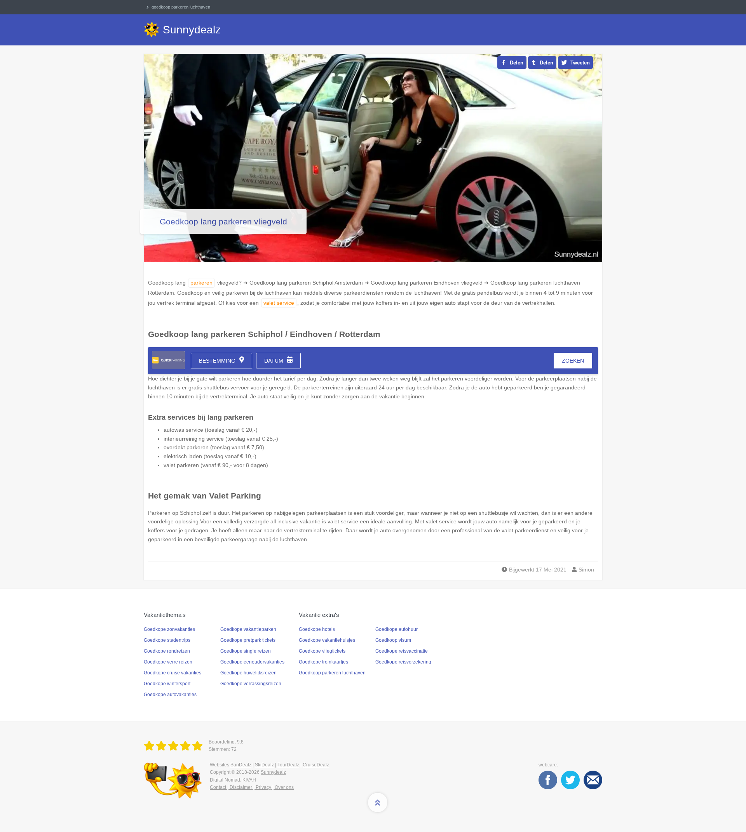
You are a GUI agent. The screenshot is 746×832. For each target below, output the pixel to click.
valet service (278, 303)
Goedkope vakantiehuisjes (327, 640)
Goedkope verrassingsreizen (250, 683)
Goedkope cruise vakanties (172, 673)
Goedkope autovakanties (170, 694)
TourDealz (288, 765)
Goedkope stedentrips (167, 640)
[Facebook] (548, 779)
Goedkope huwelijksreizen (248, 673)
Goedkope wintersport (167, 683)
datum (273, 361)
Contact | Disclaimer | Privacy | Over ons (252, 787)
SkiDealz (264, 765)
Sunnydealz (273, 772)
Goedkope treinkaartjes (323, 662)
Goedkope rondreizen (167, 651)
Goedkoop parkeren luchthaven (332, 673)
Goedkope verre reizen (168, 662)
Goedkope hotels (317, 629)
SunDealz (240, 765)
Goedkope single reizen (245, 651)
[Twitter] (570, 779)
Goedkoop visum (393, 640)
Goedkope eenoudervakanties (252, 662)
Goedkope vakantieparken (248, 629)
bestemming (217, 361)
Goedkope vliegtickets (322, 651)
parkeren (201, 283)
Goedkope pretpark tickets (247, 640)
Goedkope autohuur (396, 629)
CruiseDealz (316, 765)
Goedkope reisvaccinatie (401, 651)
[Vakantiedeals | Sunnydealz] (175, 746)
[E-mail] (593, 779)
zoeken (573, 361)
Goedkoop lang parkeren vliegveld (223, 221)
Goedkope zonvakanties (169, 629)
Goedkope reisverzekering (403, 662)
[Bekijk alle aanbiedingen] (168, 359)
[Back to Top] (378, 802)
